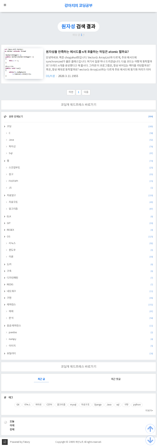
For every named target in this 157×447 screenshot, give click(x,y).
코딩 (80, 126)
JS (81, 187)
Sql (81, 153)
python (137, 405)
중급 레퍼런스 (80, 325)
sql (117, 405)
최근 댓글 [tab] (116, 379)
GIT (80, 223)
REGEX (80, 230)
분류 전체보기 (80, 116)
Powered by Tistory (20, 442)
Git (17, 405)
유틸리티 (80, 353)
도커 (80, 264)
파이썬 (38, 405)
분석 (81, 318)
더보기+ (149, 410)
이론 (81, 256)
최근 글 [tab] (41, 379)
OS (80, 236)
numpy (81, 339)
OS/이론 (51, 76)
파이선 (81, 146)
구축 (80, 271)
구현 (80, 298)
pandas (81, 332)
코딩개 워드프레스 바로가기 (78, 105)
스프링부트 (81, 167)
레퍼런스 (80, 304)
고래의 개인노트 (76, 442)
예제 (81, 311)
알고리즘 (81, 209)
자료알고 (80, 195)
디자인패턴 (80, 277)
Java (81, 140)
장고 (81, 174)
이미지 (81, 345)
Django (98, 405)
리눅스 (81, 243)
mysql (73, 405)
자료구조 (81, 202)
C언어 (49, 405)
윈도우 (81, 250)
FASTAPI (81, 181)
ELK (80, 216)
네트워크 (80, 291)
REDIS (80, 284)
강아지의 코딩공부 (78, 6)
